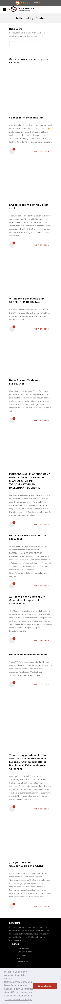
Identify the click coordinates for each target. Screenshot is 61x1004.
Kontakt (19, 965)
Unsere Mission (23, 948)
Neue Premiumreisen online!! (28, 654)
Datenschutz (22, 962)
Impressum (21, 955)
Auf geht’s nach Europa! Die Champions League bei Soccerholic (27, 600)
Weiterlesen (41, 151)
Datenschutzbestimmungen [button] (18, 999)
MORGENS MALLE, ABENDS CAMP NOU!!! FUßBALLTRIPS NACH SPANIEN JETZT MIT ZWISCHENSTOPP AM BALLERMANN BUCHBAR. (29, 481)
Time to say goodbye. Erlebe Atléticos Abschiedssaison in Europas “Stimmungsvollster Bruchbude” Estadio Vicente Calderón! (28, 762)
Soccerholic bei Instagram (26, 117)
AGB (18, 958)
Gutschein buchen (24, 952)
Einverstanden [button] (45, 986)
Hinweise (42, 3)
